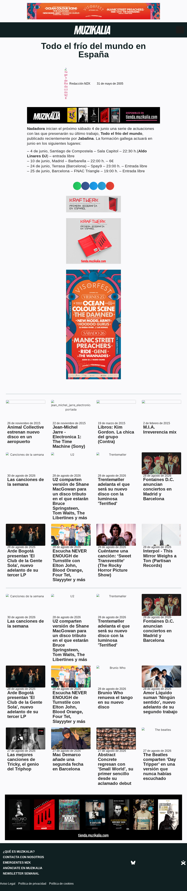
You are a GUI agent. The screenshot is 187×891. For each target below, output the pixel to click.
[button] (77, 186)
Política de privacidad (32, 883)
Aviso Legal (7, 883)
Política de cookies (61, 883)
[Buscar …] (180, 29)
